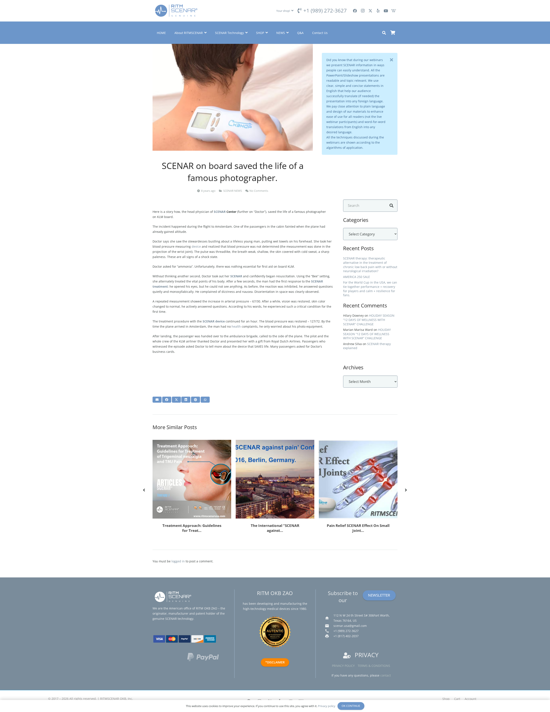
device (196, 246)
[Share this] (166, 400)
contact (385, 675)
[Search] (391, 206)
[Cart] (392, 32)
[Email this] (157, 400)
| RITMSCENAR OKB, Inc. (115, 699)
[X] (370, 11)
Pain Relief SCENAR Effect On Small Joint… (358, 528)
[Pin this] (195, 400)
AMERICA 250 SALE (356, 277)
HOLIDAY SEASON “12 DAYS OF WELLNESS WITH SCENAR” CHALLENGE (368, 319)
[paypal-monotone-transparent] (206, 656)
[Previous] (144, 490)
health (236, 326)
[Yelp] (378, 11)
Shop (446, 699)
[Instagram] (363, 11)
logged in (178, 561)
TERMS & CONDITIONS (374, 666)
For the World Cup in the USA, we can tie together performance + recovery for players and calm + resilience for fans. (370, 288)
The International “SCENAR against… (275, 528)
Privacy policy (343, 666)
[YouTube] (386, 11)
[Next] (405, 490)
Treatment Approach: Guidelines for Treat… (191, 528)
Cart (457, 699)
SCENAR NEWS (232, 191)
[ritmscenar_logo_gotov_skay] (176, 10)
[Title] (393, 11)
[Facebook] (355, 11)
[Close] (391, 60)
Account (470, 699)
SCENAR (220, 212)
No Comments (258, 191)
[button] (284, 11)
